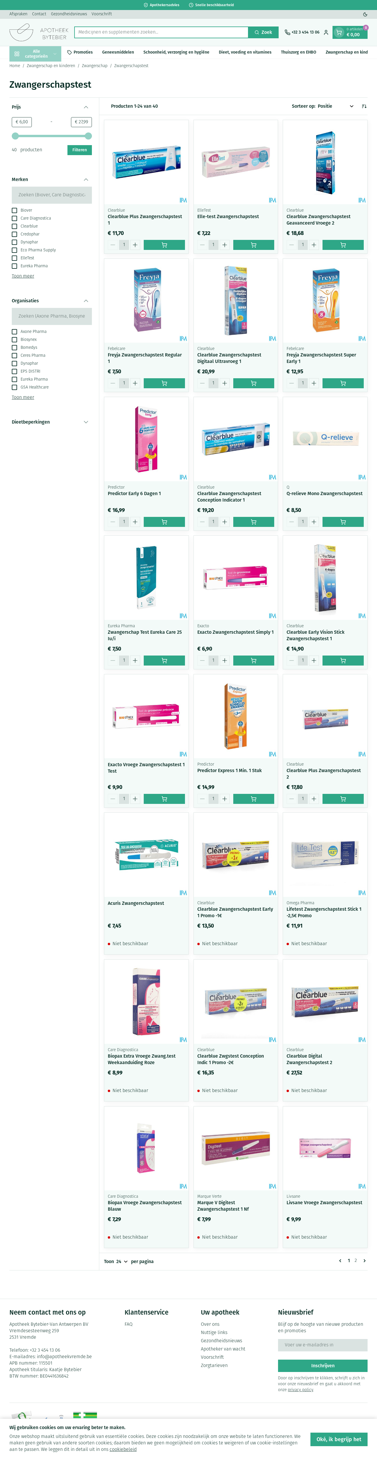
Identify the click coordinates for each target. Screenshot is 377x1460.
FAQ (129, 1324)
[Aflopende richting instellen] (364, 106)
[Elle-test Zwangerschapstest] (236, 162)
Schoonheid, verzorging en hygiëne (176, 52)
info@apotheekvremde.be (64, 1357)
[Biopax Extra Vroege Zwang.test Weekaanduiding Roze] (146, 1002)
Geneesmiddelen (118, 52)
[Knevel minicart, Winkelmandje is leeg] (339, 32)
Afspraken (18, 14)
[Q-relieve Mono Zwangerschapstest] (325, 439)
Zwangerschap (95, 66)
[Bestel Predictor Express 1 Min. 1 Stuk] (254, 799)
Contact (39, 14)
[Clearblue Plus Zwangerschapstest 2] (325, 716)
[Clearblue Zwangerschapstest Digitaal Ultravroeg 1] (236, 301)
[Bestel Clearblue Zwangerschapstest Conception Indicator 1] (254, 522)
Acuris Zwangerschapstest (136, 903)
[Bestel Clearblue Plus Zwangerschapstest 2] (343, 799)
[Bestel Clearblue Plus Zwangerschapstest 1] (164, 245)
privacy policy (300, 1390)
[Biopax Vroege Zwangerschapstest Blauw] (146, 1148)
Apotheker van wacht (223, 1349)
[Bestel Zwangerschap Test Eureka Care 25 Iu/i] (164, 661)
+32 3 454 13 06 (45, 1350)
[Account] (326, 32)
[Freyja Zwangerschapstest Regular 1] (146, 301)
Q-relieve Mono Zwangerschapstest (325, 493)
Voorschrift (102, 14)
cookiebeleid (123, 1449)
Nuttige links (214, 1332)
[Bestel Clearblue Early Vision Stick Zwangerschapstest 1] (343, 661)
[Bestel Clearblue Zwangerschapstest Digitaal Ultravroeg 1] (254, 383)
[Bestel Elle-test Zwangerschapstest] (254, 245)
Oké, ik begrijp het (339, 1439)
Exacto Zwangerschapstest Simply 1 (235, 632)
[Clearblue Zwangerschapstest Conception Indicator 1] (236, 439)
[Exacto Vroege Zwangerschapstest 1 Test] (146, 716)
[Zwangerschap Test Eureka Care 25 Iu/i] (146, 578)
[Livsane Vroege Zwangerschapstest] (325, 1148)
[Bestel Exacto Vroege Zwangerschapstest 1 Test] (164, 799)
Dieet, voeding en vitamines (245, 52)
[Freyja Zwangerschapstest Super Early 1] (325, 301)
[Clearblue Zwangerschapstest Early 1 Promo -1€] (236, 855)
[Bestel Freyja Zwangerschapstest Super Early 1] (343, 383)
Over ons (210, 1324)
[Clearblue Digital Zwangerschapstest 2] (325, 1002)
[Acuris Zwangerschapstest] (146, 855)
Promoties (83, 52)
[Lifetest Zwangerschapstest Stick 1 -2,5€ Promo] (325, 855)
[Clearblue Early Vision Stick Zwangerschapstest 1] (325, 578)
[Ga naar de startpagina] (38, 32)
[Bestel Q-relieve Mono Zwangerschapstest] (343, 522)
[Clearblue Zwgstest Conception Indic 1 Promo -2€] (236, 1002)
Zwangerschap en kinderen (51, 66)
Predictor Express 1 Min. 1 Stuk (229, 770)
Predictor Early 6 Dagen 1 (134, 493)
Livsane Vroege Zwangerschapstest (324, 1202)
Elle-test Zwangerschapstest (228, 216)
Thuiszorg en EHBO (298, 52)
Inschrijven (323, 1365)
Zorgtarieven (214, 1365)
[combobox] (161, 32)
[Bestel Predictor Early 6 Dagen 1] (164, 522)
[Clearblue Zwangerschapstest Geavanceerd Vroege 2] (325, 162)
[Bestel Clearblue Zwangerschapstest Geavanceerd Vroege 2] (343, 245)
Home (14, 66)
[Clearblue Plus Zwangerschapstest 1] (146, 162)
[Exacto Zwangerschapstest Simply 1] (236, 578)
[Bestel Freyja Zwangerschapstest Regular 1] (164, 383)
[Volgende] (363, 1260)
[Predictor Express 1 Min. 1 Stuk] (236, 716)
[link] (341, 1260)
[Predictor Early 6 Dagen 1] (146, 439)
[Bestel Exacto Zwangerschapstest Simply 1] (254, 661)
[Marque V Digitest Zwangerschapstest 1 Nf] (236, 1148)
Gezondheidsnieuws (69, 14)
